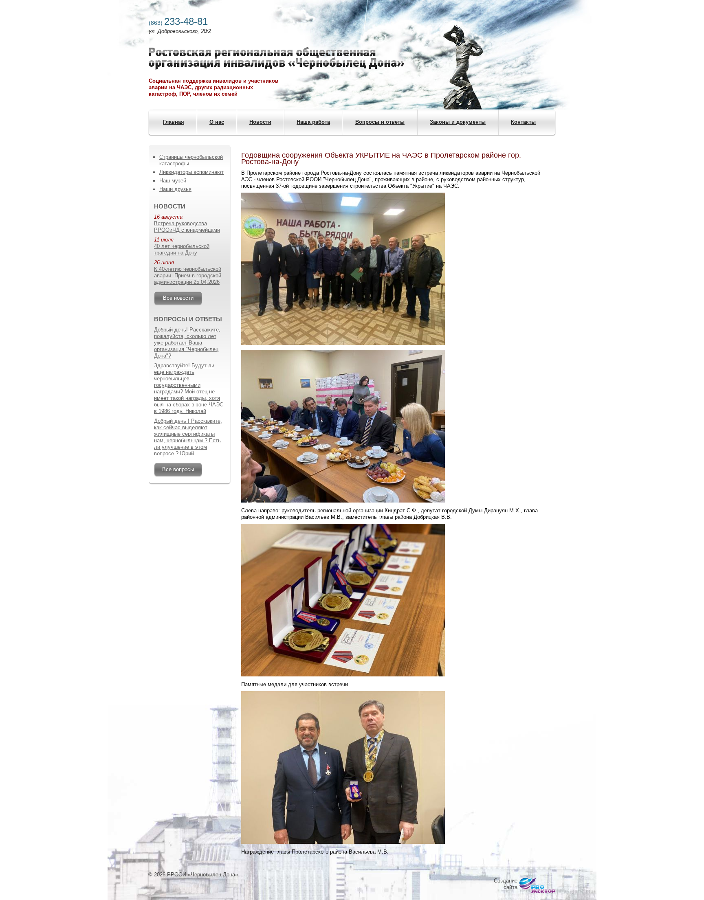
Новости (260, 122)
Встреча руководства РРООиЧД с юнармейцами (187, 226)
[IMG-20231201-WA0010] (343, 343)
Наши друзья (175, 189)
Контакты (523, 122)
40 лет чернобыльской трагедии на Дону (181, 249)
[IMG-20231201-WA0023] (343, 501)
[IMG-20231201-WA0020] (343, 842)
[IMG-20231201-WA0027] (343, 675)
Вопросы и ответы (380, 122)
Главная (173, 122)
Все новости (178, 298)
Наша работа (313, 122)
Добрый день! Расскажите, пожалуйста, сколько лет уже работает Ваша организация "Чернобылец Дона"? (187, 343)
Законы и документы (458, 122)
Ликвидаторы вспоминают (191, 172)
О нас (216, 122)
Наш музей (172, 181)
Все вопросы (178, 469)
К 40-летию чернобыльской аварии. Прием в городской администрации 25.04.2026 (187, 275)
